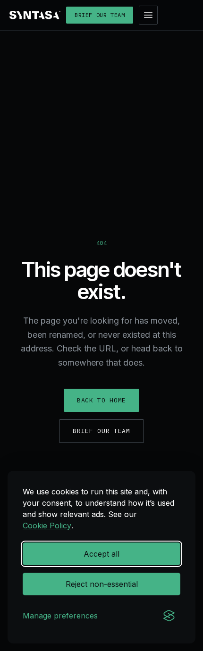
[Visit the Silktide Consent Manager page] (169, 615)
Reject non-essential (102, 584)
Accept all (101, 554)
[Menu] (148, 15)
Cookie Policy (47, 525)
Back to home (101, 400)
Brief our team (100, 14)
